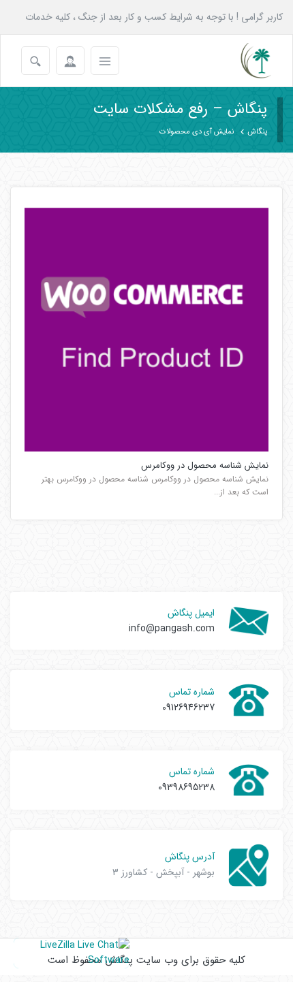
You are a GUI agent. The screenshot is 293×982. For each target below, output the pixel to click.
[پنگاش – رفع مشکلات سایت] (244, 60)
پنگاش (257, 132)
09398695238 (186, 787)
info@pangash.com (172, 628)
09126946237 (188, 707)
